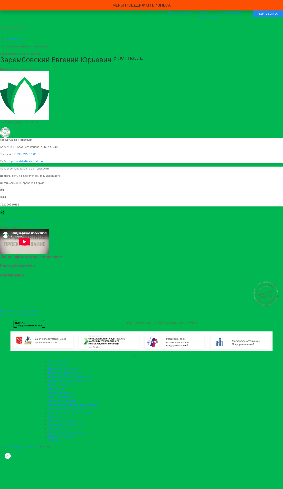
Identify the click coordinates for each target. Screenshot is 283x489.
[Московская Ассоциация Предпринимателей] (240, 341)
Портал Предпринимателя (22, 447)
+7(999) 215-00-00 (24, 154)
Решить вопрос (268, 13)
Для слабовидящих (180, 12)
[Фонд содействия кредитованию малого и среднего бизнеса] (109, 341)
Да (104, 464)
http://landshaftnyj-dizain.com (26, 161)
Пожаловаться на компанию (18, 315)
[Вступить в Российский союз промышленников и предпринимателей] (174, 341)
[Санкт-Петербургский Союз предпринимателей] (43, 341)
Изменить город (127, 464)
